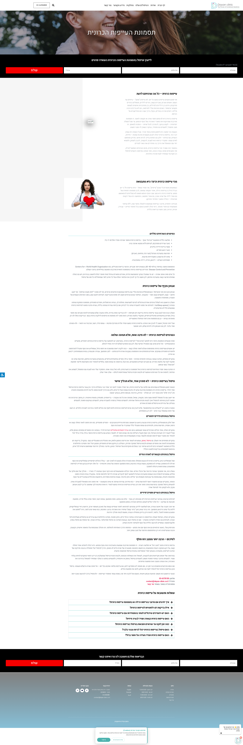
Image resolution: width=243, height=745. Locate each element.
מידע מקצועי (119, 5)
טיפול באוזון (146, 440)
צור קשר (107, 5)
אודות (153, 5)
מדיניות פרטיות (118, 740)
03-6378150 (164, 578)
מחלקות (130, 5)
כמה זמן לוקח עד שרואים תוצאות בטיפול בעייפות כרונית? (142, 624)
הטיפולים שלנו (142, 5)
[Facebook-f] (87, 690)
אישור (104, 740)
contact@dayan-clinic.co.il (157, 581)
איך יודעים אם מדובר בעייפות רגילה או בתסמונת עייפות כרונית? (139, 602)
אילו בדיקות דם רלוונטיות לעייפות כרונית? (149, 607)
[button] (53, 5)
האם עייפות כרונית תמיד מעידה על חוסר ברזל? (147, 635)
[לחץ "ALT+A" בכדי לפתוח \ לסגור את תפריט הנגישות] (2, 374)
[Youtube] (82, 690)
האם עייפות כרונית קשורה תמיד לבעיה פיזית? (147, 618)
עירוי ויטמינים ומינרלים (119, 430)
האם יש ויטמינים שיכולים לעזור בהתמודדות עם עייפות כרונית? (139, 613)
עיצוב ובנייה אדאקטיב (121, 721)
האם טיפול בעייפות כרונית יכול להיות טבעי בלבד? (145, 629)
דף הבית (161, 5)
